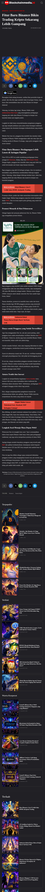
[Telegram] (35, 86)
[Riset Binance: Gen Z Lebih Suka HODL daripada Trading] (10, 809)
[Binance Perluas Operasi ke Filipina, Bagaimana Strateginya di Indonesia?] (10, 862)
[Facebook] (11, 86)
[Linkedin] (25, 86)
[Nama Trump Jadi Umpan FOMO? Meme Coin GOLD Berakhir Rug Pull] (10, 612)
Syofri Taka (7, 28)
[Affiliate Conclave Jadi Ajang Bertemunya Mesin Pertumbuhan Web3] (10, 760)
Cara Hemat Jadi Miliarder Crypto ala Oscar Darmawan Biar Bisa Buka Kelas (30, 550)
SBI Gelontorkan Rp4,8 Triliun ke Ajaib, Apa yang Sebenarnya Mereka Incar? (30, 663)
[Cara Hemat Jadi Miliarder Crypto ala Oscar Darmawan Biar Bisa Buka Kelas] (10, 552)
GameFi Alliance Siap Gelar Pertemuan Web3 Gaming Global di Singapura (30, 777)
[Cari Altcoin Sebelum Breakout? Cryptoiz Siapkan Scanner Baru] (10, 743)
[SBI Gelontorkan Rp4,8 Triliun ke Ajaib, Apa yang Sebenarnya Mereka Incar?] (10, 665)
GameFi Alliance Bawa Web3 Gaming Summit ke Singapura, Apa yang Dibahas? (29, 706)
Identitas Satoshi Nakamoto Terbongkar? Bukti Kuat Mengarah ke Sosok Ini (30, 515)
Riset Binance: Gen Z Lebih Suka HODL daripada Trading (29, 808)
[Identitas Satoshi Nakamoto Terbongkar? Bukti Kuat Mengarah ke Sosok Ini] (10, 517)
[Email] (30, 86)
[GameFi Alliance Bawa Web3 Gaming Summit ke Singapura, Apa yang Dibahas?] (10, 708)
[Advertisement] (22, 43)
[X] (16, 86)
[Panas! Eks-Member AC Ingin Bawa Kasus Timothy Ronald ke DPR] (10, 587)
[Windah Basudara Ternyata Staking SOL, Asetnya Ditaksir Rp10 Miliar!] (10, 569)
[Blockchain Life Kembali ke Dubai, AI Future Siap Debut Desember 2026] (10, 725)
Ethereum (12, 160)
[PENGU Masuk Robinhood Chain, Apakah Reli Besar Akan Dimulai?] (10, 647)
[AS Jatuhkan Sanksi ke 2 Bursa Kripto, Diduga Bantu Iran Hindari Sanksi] (10, 827)
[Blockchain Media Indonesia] (19, 3)
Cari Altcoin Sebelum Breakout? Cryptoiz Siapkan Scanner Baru (29, 742)
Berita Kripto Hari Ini (17, 11)
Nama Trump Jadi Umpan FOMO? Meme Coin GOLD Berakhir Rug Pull (29, 611)
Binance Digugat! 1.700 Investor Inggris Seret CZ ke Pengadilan (29, 879)
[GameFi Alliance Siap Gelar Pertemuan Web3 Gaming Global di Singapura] (10, 778)
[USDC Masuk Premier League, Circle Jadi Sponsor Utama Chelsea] (10, 630)
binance (11, 493)
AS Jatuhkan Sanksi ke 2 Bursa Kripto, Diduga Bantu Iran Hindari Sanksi (29, 826)
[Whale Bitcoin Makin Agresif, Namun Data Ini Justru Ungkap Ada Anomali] (10, 683)
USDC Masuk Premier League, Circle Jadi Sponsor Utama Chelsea (30, 628)
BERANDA (5, 11)
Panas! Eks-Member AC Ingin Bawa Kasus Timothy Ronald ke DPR (30, 586)
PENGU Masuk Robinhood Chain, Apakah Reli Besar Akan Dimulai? (29, 646)
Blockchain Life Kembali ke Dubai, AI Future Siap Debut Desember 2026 (30, 724)
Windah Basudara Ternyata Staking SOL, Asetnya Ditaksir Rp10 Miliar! (30, 568)
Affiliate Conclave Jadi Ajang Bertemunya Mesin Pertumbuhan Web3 (29, 759)
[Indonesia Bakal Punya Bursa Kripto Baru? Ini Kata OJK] (10, 844)
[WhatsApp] (20, 86)
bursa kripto (18, 493)
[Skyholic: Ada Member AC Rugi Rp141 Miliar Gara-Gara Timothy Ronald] (10, 534)
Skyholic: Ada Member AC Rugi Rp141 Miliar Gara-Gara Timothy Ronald (29, 533)
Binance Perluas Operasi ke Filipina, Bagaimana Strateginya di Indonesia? (30, 861)
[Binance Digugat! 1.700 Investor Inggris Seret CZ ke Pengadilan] (10, 880)
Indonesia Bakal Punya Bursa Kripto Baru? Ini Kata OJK (30, 843)
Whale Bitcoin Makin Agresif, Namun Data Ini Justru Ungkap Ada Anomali (30, 681)
